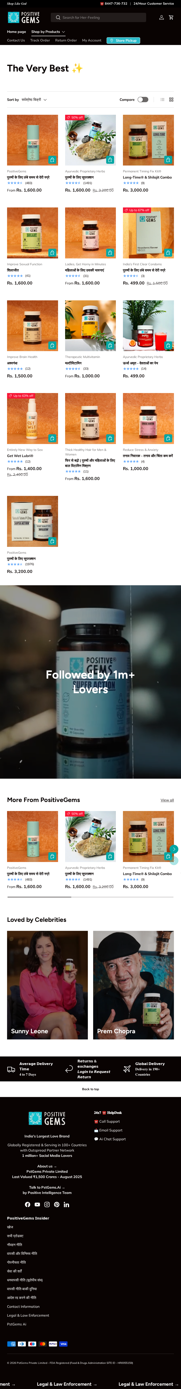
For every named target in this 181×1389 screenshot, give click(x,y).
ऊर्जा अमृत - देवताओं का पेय (140, 363)
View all (167, 800)
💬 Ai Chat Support (110, 1139)
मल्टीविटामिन (73, 363)
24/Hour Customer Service (154, 4)
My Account (91, 40)
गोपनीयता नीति (16, 1262)
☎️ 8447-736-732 (113, 4)
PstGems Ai (16, 1324)
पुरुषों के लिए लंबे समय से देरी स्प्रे (28, 177)
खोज (10, 1227)
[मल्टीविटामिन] (90, 325)
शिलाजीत (13, 270)
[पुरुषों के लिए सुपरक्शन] (90, 140)
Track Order (40, 40)
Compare (127, 99)
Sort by (13, 99)
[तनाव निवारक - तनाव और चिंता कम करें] (148, 418)
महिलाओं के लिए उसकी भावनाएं (84, 270)
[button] (171, 17)
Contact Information (23, 1306)
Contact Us (16, 40)
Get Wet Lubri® (20, 456)
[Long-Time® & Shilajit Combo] (148, 140)
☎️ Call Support (107, 1121)
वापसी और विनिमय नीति (22, 1253)
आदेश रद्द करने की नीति (21, 1297)
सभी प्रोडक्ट (15, 1236)
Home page (16, 31)
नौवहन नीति (14, 1244)
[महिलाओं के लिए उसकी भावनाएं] (90, 232)
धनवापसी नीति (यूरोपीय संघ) (25, 1280)
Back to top (90, 1089)
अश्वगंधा (12, 363)
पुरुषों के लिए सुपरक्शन (79, 177)
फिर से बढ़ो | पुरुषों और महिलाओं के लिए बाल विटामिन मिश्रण (90, 463)
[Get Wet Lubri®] (32, 418)
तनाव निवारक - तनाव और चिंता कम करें (148, 456)
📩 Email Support (108, 1130)
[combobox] (98, 17)
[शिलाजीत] (32, 232)
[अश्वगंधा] (32, 325)
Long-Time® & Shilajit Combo (147, 177)
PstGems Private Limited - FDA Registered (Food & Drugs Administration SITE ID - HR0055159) (75, 1363)
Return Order (66, 40)
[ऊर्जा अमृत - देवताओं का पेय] (148, 325)
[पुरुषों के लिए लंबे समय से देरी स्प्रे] (32, 140)
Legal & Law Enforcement (28, 1315)
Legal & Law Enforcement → (32, 1384)
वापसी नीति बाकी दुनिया (22, 1289)
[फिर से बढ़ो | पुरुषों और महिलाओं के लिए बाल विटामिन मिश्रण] (90, 418)
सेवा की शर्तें (14, 1271)
